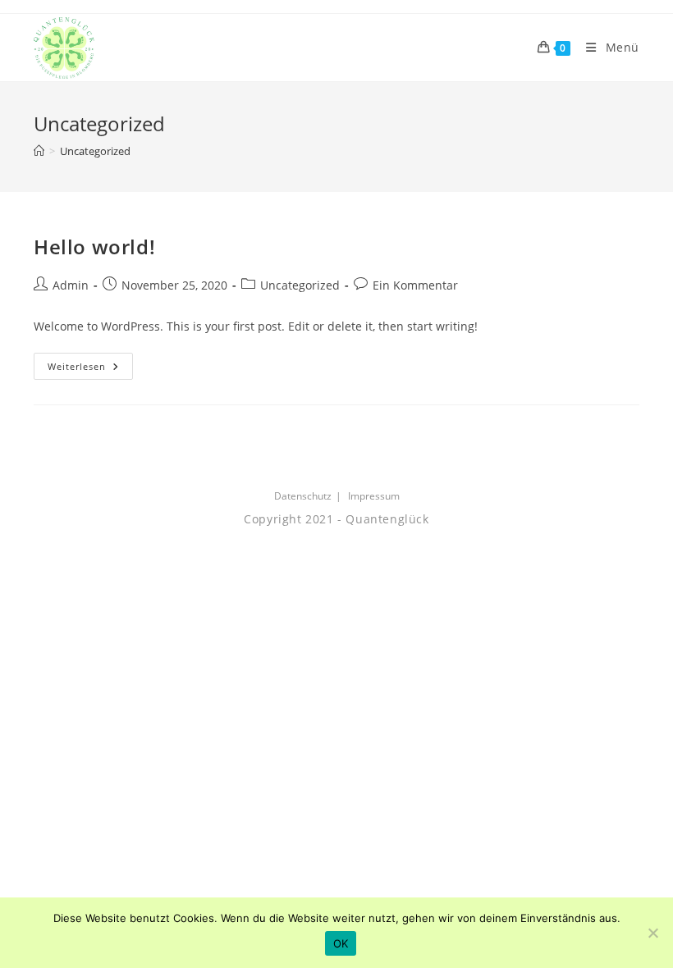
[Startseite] (39, 151)
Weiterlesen (90, 369)
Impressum (374, 496)
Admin (71, 285)
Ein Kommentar (415, 285)
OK (341, 943)
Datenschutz (303, 496)
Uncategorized (95, 151)
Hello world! (94, 246)
